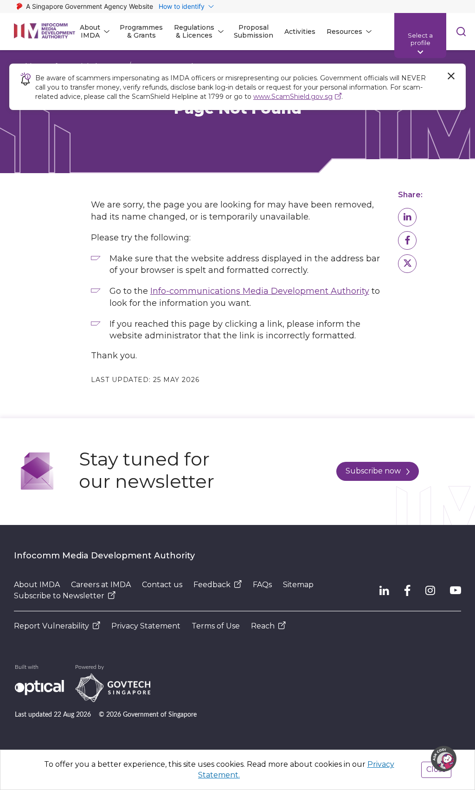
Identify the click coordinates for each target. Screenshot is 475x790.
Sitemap (298, 584)
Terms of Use (216, 626)
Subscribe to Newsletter (59, 595)
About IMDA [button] (90, 31)
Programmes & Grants (141, 31)
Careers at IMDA (101, 584)
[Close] (450, 76)
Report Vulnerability (51, 626)
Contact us (162, 584)
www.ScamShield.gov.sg (293, 96)
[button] (407, 217)
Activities (299, 31)
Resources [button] (344, 31)
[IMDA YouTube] (455, 590)
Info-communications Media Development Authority (259, 291)
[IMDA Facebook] (407, 590)
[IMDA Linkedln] (384, 590)
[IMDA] (44, 31)
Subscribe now (373, 470)
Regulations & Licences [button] (194, 31)
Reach (263, 626)
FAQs (262, 584)
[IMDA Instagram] (430, 590)
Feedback (212, 584)
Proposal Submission (253, 31)
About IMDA (37, 584)
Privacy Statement (145, 626)
